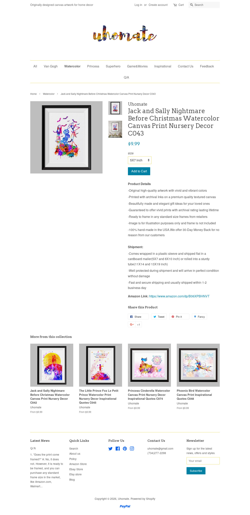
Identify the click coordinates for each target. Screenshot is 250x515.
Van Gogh (51, 66)
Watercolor (72, 66)
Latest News (40, 441)
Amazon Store (78, 464)
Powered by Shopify (143, 499)
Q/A (126, 77)
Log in (138, 5)
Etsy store (75, 474)
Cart (181, 5)
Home (33, 93)
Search (73, 448)
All (35, 66)
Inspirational (162, 66)
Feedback (207, 66)
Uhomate (123, 499)
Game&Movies (137, 66)
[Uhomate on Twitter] (110, 449)
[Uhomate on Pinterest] (125, 449)
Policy (73, 459)
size (131, 153)
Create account (158, 5)
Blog (72, 479)
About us (74, 453)
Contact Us (185, 66)
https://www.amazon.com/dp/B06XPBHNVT (179, 296)
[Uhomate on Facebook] (117, 449)
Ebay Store (76, 469)
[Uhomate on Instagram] (132, 449)
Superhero (113, 66)
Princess (93, 66)
